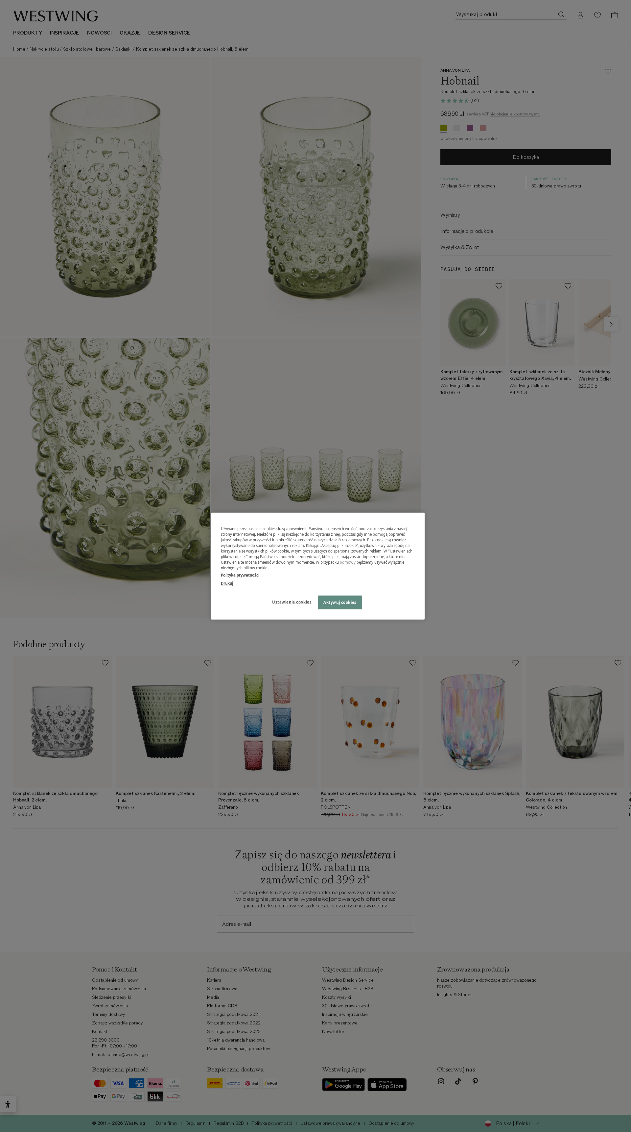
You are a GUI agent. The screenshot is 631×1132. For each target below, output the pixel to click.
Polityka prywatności (240, 574)
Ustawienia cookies (292, 601)
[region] (318, 566)
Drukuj (227, 582)
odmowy (348, 562)
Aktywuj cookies (340, 602)
